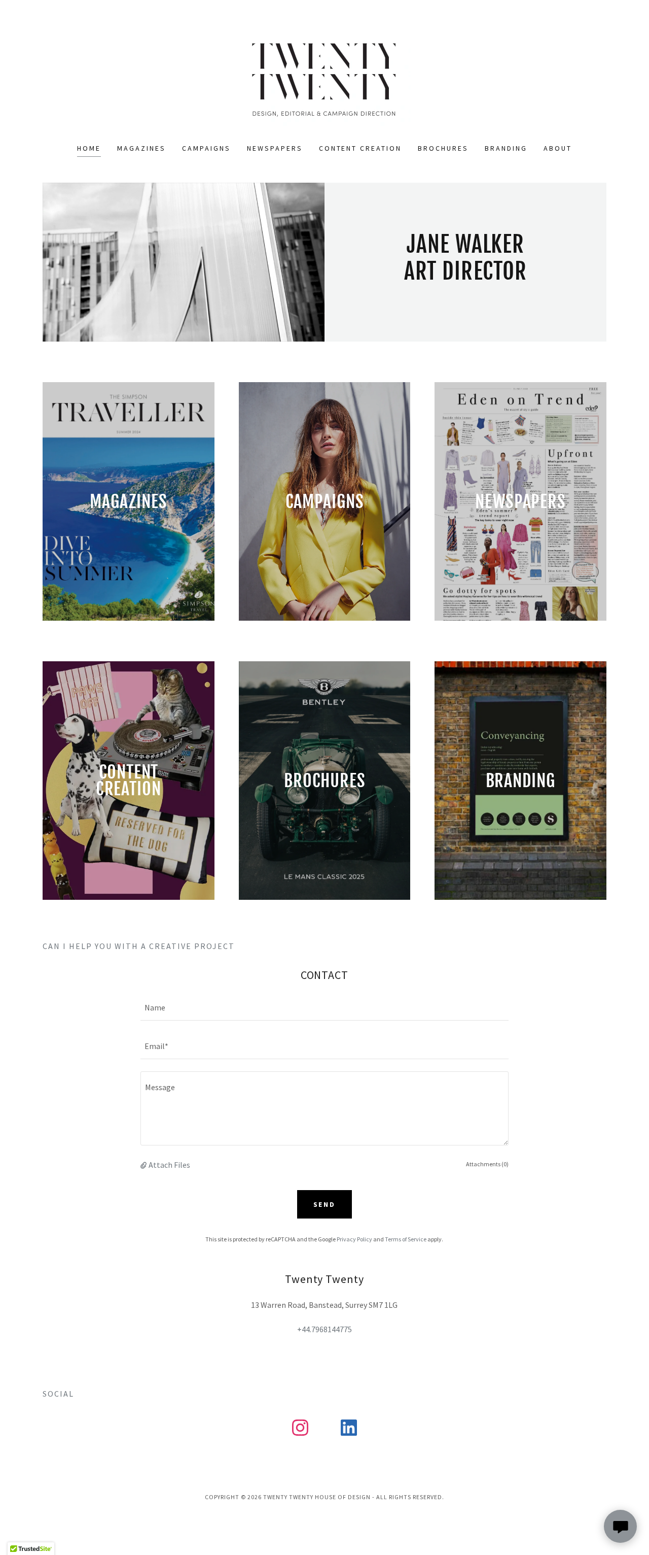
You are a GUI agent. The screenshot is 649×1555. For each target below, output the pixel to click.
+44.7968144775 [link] (324, 1329)
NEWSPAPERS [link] (275, 148)
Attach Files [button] (169, 1165)
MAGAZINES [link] (141, 148)
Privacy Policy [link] (354, 1239)
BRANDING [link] (506, 148)
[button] (144, 1165)
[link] (324, 78)
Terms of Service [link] (405, 1239)
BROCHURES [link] (443, 148)
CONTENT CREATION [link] (360, 148)
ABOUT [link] (558, 148)
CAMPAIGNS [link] (206, 148)
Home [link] (89, 148)
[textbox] (324, 1007)
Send (324, 1204)
